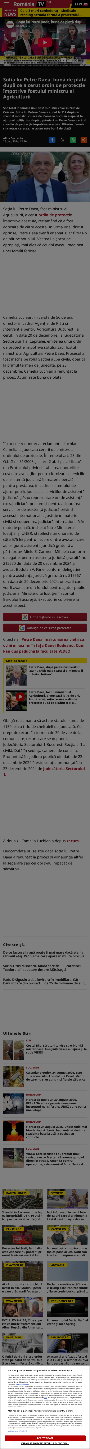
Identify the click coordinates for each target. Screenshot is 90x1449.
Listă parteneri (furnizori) (17, 1431)
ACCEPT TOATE (45, 1438)
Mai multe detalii (22, 1384)
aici (45, 1398)
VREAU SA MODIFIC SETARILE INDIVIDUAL (45, 1443)
